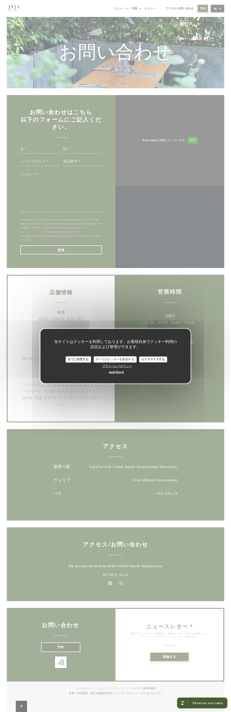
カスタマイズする (153, 359)
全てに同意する (78, 359)
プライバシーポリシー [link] (117, 366)
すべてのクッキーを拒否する (115, 359)
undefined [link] (116, 372)
